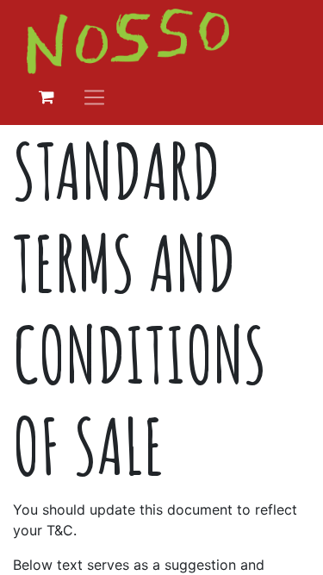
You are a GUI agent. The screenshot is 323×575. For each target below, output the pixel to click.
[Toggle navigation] (94, 97)
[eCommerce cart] (46, 97)
